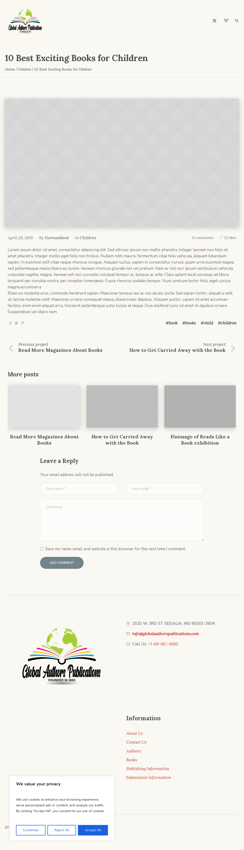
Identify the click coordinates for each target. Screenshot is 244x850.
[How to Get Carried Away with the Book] (45, 406)
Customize (30, 830)
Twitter (16, 323)
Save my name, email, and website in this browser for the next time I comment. (115, 549)
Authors (133, 751)
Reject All (61, 830)
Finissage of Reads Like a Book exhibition (123, 440)
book (173, 323)
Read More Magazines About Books (60, 350)
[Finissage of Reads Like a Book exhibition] (123, 406)
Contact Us (136, 742)
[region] (62, 808)
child (208, 323)
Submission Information (148, 777)
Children (24, 69)
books (191, 323)
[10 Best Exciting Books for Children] (122, 162)
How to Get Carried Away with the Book (177, 350)
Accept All (93, 830)
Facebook (10, 323)
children (228, 323)
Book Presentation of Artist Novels (201, 440)
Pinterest (22, 323)
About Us (134, 733)
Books (131, 759)
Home (10, 69)
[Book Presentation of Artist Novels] (201, 406)
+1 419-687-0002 (163, 644)
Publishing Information (147, 768)
